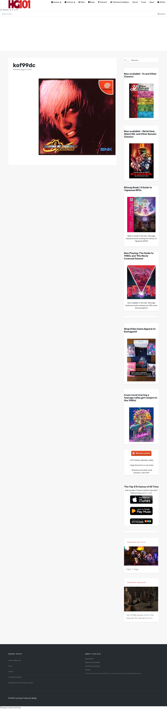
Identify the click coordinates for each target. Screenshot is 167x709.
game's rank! (147, 493)
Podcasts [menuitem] (103, 2)
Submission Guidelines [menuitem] (121, 2)
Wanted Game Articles (92, 666)
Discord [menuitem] (135, 2)
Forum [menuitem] (143, 2)
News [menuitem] (83, 2)
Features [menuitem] (70, 2)
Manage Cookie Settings (10, 707)
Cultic (10, 666)
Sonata (10, 671)
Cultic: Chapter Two (14, 660)
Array (34, 698)
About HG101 (89, 659)
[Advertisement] (83, 34)
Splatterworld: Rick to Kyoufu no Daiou (20, 683)
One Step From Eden (15, 677)
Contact (87, 670)
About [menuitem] (152, 2)
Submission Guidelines (92, 662)
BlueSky (6, 10)
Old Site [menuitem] (162, 2)
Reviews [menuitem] (56, 2)
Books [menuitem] (92, 2)
